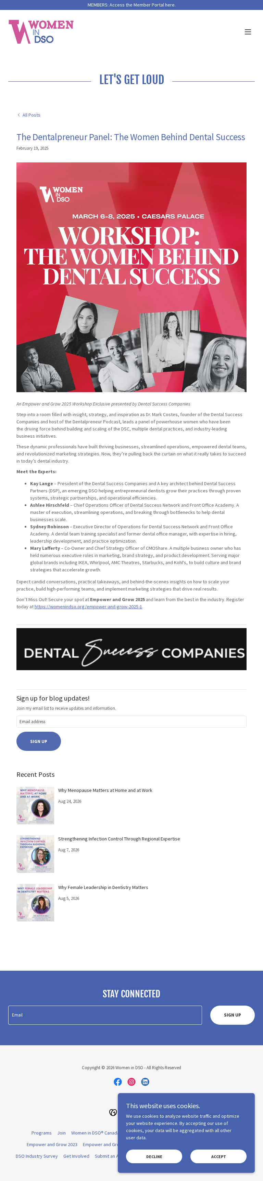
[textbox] (131, 722)
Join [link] (61, 1133)
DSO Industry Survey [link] (37, 1156)
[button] (248, 32)
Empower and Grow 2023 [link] (52, 1144)
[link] (41, 31)
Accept (218, 1156)
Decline (154, 1156)
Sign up (38, 741)
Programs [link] (42, 1133)
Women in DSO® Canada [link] (95, 1133)
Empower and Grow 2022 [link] (108, 1144)
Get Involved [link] (76, 1156)
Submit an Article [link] (112, 1156)
